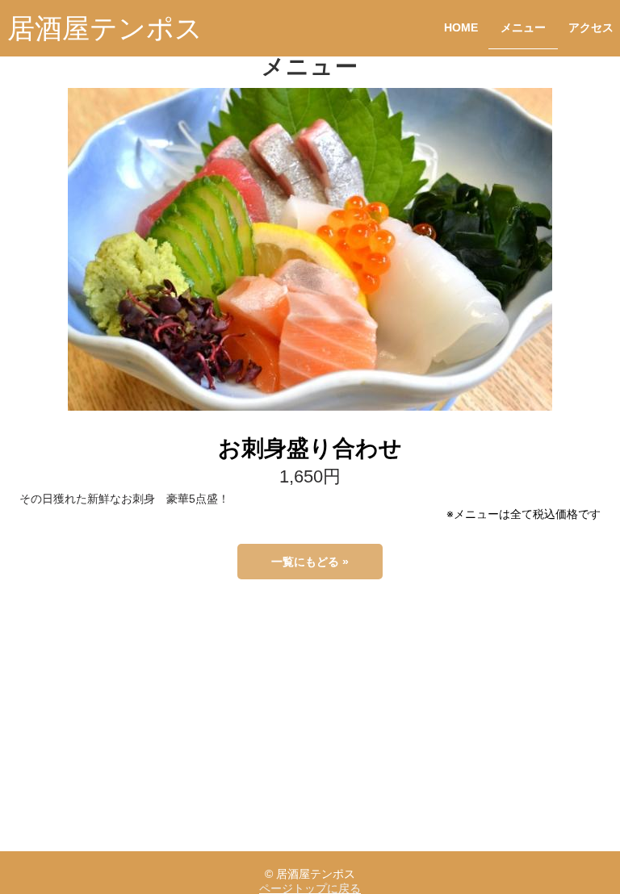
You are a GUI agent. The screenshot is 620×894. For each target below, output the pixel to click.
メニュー (523, 28)
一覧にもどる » (310, 561)
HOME (461, 28)
